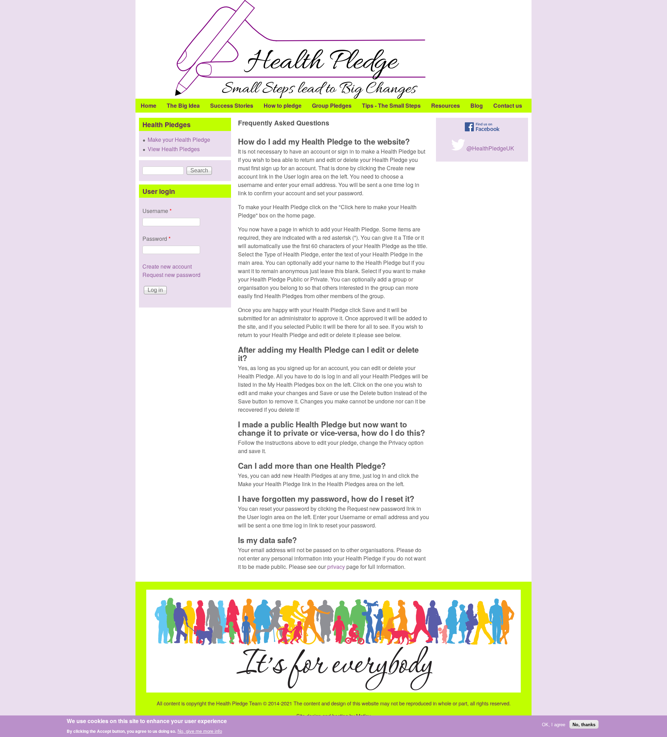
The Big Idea (183, 105)
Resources (445, 105)
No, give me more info (200, 731)
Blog (476, 105)
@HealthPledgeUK (490, 148)
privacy (336, 567)
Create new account (167, 266)
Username (157, 211)
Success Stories (231, 105)
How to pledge (283, 105)
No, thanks (584, 724)
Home (148, 105)
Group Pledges (332, 105)
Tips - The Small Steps (391, 105)
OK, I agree (553, 724)
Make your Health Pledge (179, 140)
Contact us (507, 105)
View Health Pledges (174, 149)
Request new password (171, 275)
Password (156, 239)
